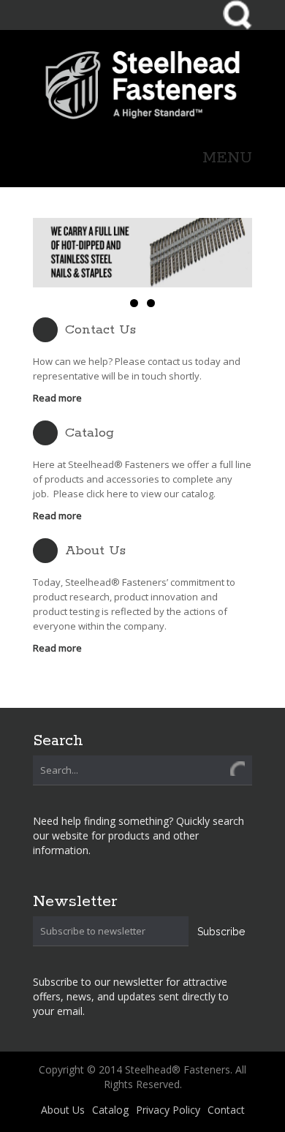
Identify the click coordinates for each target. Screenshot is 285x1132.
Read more (57, 397)
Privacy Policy (168, 1110)
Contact (226, 1110)
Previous (49, 253)
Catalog (89, 433)
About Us (95, 551)
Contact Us (100, 330)
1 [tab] (134, 303)
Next (235, 253)
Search (237, 15)
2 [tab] (151, 303)
